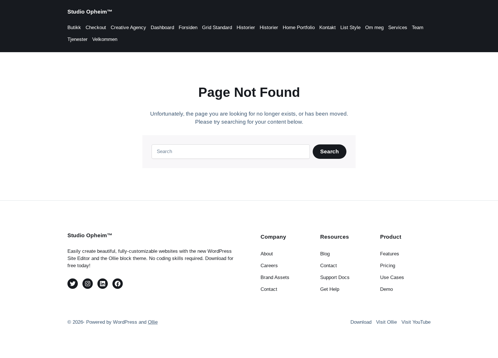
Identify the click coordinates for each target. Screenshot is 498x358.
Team (417, 27)
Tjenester (77, 39)
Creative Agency (128, 27)
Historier (246, 27)
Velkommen (104, 39)
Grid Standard (217, 27)
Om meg (374, 27)
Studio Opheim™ (89, 12)
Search (329, 151)
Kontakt (327, 27)
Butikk (74, 27)
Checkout (96, 27)
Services (397, 27)
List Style (350, 27)
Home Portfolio (299, 27)
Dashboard (162, 27)
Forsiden (188, 27)
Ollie (153, 322)
